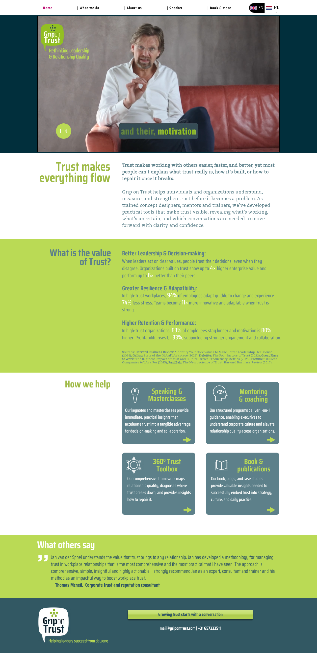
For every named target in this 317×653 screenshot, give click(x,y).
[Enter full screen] (273, 145)
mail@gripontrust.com (177, 628)
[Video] (63, 131)
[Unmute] (52, 145)
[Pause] (43, 145)
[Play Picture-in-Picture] (264, 145)
